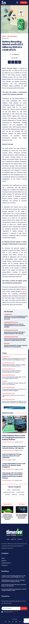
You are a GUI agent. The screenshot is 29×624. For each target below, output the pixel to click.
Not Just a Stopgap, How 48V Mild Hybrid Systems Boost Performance (21, 516)
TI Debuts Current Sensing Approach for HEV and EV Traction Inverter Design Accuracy (16, 317)
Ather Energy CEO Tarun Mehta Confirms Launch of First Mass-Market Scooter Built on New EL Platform (12, 475)
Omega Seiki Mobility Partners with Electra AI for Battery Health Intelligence (14, 389)
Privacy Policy (15, 611)
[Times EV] (11, 55)
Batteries (7, 343)
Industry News (12, 36)
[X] (12, 62)
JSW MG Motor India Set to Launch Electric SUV (13, 396)
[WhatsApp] (19, 62)
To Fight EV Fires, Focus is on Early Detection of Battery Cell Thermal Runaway (7, 517)
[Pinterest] (16, 62)
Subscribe (23, 608)
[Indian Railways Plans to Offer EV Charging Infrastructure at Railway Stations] (14, 424)
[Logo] (3, 2)
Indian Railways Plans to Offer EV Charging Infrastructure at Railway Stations (14, 325)
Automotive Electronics (11, 322)
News (4, 36)
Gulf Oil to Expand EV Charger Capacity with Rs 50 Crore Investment (15, 346)
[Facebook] (9, 62)
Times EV (16, 54)
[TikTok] (12, 621)
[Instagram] (9, 621)
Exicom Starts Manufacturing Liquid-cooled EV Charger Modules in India (15, 339)
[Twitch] (16, 621)
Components (8, 314)
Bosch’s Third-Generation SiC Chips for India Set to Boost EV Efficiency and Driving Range (14, 402)
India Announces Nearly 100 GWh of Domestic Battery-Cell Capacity (14, 332)
